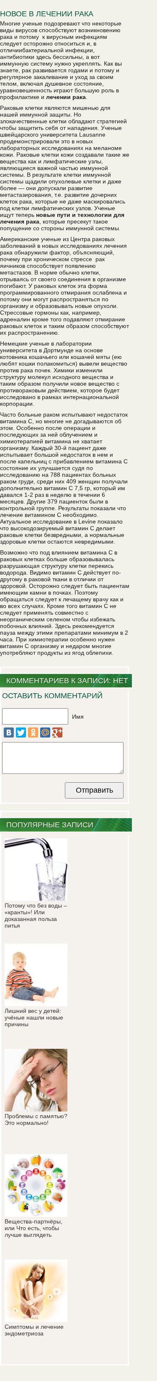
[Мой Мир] (45, 732)
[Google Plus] (57, 732)
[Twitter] (21, 732)
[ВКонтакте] (9, 732)
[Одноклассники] (33, 732)
